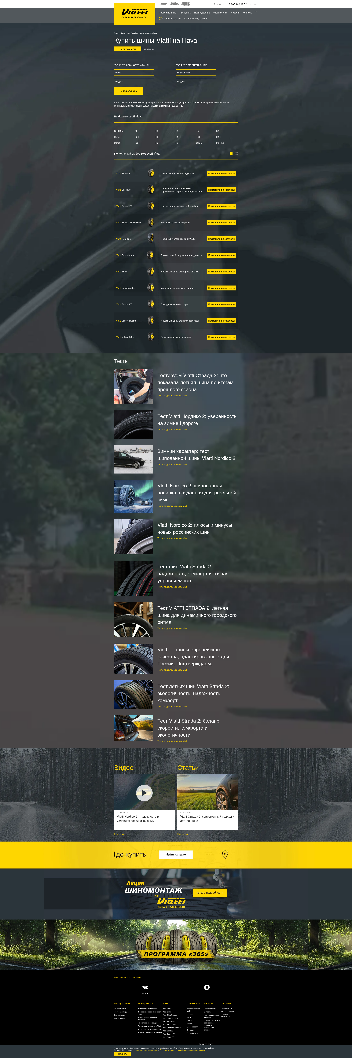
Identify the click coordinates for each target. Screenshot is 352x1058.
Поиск (116, 33)
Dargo (117, 136)
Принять (122, 1053)
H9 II (198, 136)
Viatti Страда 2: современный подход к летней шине (207, 818)
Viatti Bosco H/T (168, 1034)
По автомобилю (120, 1008)
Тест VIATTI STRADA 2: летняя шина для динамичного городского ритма (197, 614)
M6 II (218, 136)
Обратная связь (210, 1008)
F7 (136, 131)
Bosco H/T (124, 206)
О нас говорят (192, 1027)
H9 (197, 131)
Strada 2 (123, 173)
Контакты (247, 12)
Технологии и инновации (148, 1023)
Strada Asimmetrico (128, 222)
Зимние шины (119, 1015)
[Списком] (231, 153)
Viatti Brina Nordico (170, 1015)
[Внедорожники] (174, 4)
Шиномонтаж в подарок (147, 1008)
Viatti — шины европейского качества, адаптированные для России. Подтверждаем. (193, 656)
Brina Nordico (125, 287)
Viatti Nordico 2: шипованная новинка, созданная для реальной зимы (196, 492)
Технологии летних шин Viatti (149, 1026)
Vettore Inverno (126, 320)
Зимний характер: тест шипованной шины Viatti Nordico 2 (196, 454)
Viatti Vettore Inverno (170, 1024)
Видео (189, 1023)
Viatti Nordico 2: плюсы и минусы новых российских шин (194, 528)
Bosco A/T (124, 189)
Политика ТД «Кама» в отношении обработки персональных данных (212, 1025)
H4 (156, 136)
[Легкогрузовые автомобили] (185, 4)
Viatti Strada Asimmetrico (172, 1027)
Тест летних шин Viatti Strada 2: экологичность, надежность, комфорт (193, 692)
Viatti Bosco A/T (168, 1037)
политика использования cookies (145, 1050)
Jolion (199, 142)
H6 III (178, 136)
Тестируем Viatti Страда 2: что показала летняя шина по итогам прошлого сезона (195, 382)
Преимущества (202, 12)
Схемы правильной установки (150, 1032)
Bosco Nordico (126, 255)
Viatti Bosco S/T (168, 1008)
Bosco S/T (124, 304)
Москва (218, 4)
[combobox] (134, 72)
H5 (156, 142)
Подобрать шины (168, 12)
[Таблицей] (237, 153)
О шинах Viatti (220, 12)
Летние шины (119, 1018)
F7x (136, 142)
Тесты (189, 1017)
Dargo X (118, 142)
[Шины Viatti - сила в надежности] (134, 14)
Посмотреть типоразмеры (221, 173)
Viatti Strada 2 (168, 1031)
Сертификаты (192, 1033)
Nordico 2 (123, 238)
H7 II (177, 142)
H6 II (177, 131)
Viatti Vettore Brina (169, 1021)
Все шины (125, 33)
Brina (121, 271)
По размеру (148, 48)
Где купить (185, 12)
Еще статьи (182, 833)
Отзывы (190, 1020)
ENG (254, 4)
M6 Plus (220, 142)
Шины (165, 1003)
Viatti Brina (167, 1012)
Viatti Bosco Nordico (170, 1018)
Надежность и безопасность (149, 1029)
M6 (217, 131)
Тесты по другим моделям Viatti (172, 395)
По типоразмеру (120, 1012)
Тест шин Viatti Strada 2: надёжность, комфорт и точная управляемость (193, 573)
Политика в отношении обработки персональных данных (182, 1050)
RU (250, 4)
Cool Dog (118, 131)
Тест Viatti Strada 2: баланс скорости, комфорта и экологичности (188, 727)
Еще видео (119, 833)
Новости (235, 12)
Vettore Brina (125, 337)
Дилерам (190, 1030)
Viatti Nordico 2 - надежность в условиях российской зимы (138, 818)
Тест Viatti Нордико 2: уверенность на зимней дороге (197, 419)
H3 (156, 131)
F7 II (137, 136)
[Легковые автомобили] (163, 4)
